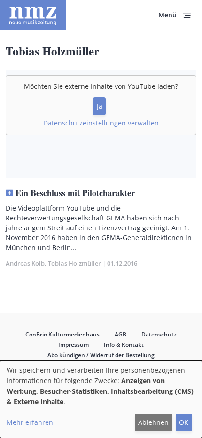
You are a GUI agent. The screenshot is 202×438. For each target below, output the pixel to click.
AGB (120, 334)
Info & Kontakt (124, 345)
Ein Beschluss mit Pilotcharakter (75, 193)
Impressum (73, 345)
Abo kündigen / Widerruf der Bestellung (101, 355)
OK (183, 422)
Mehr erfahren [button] (30, 422)
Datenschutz (159, 334)
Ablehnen (153, 422)
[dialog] (101, 399)
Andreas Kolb (25, 263)
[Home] (33, 15)
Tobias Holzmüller (74, 263)
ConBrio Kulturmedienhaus (62, 334)
